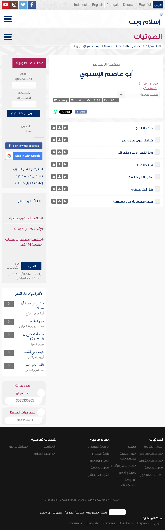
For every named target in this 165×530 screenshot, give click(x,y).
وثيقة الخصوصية (96, 512)
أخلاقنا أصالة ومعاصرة (25, 218)
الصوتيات (148, 36)
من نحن (45, 512)
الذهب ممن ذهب (34, 365)
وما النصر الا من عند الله (135, 153)
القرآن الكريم (153, 447)
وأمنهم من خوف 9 (27, 229)
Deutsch (129, 5)
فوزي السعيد (37, 344)
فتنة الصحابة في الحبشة (133, 202)
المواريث (50, 447)
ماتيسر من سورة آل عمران (32, 306)
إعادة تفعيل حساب (29, 183)
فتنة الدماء (144, 165)
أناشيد (131, 447)
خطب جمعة (154, 468)
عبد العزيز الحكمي (34, 370)
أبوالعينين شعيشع (35, 313)
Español (145, 5)
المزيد (31, 266)
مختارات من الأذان (123, 466)
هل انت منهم (142, 189)
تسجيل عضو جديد (29, 176)
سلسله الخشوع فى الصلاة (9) (33, 336)
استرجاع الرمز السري (28, 169)
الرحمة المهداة (98, 447)
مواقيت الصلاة (45, 454)
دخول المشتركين (23, 113)
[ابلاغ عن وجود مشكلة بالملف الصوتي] (53, 127)
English (97, 5)
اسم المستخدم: (24, 76)
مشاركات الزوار (18, 447)
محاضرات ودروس (150, 454)
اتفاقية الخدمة (74, 512)
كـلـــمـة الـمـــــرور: (24, 95)
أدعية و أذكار (127, 473)
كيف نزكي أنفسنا (34, 352)
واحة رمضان (100, 454)
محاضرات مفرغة (151, 461)
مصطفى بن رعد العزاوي (31, 326)
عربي (158, 5)
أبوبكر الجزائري (36, 357)
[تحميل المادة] (59, 127)
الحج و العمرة (99, 461)
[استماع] (65, 127)
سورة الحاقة (37, 321)
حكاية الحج (144, 128)
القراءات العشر (98, 475)
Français (113, 5)
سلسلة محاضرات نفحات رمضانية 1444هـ (24, 242)
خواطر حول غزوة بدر (137, 140)
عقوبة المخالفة (140, 177)
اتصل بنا (58, 512)
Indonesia (81, 5)
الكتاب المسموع (151, 475)
